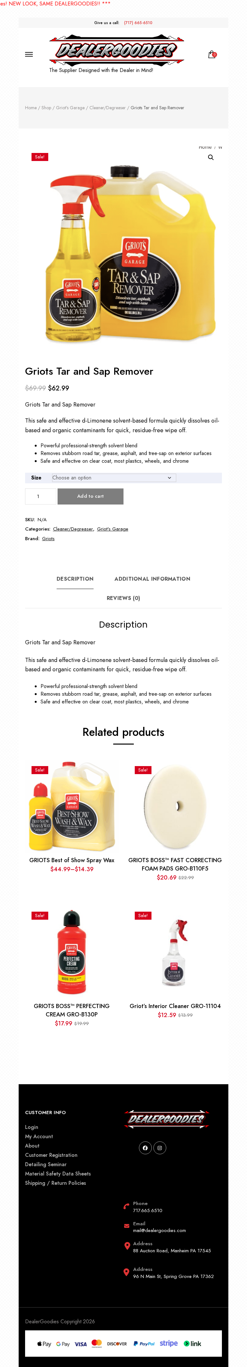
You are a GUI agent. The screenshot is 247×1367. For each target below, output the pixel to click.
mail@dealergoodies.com (159, 1230)
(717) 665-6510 (138, 23)
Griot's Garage (112, 528)
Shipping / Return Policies (55, 1183)
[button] (211, 157)
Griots (48, 538)
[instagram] (159, 1147)
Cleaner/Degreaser (73, 528)
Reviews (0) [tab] (123, 598)
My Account (39, 1136)
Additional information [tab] (152, 579)
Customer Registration (51, 1155)
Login (31, 1127)
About (32, 1145)
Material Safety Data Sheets (58, 1173)
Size (36, 477)
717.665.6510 (147, 1210)
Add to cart (90, 496)
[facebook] (145, 1147)
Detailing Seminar (46, 1164)
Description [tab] (75, 579)
